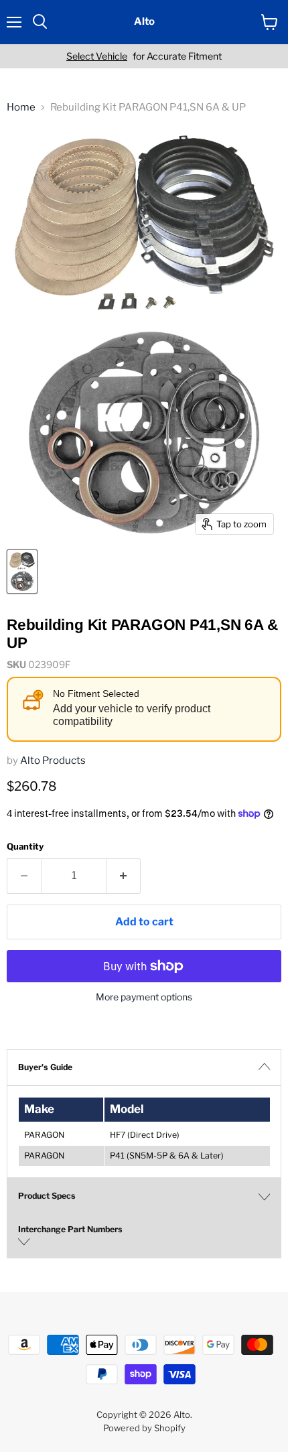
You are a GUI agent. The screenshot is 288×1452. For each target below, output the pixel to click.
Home (21, 107)
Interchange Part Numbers (70, 1229)
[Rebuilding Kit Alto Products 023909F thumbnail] (22, 571)
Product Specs (47, 1196)
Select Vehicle (96, 56)
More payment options (144, 997)
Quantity (25, 847)
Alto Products (53, 760)
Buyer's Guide (45, 1067)
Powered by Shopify (144, 1428)
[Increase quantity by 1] (123, 875)
